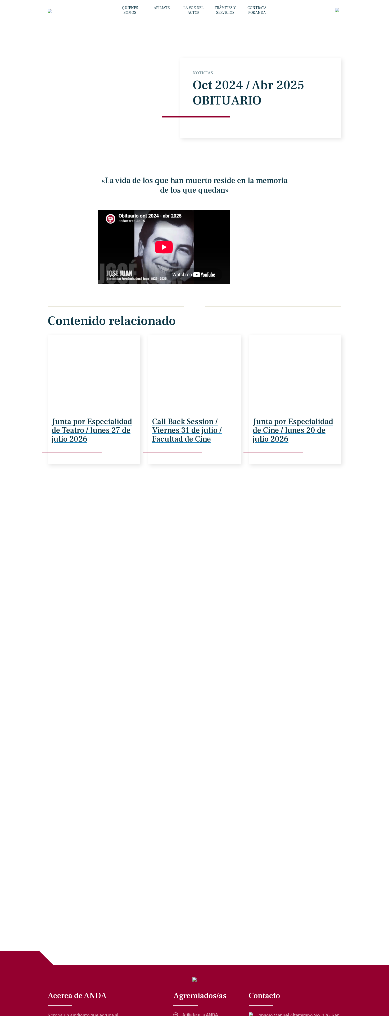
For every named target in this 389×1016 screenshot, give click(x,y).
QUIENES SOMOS (130, 10)
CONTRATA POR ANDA (256, 10)
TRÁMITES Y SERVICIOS (225, 10)
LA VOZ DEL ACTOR (193, 10)
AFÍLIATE (162, 8)
